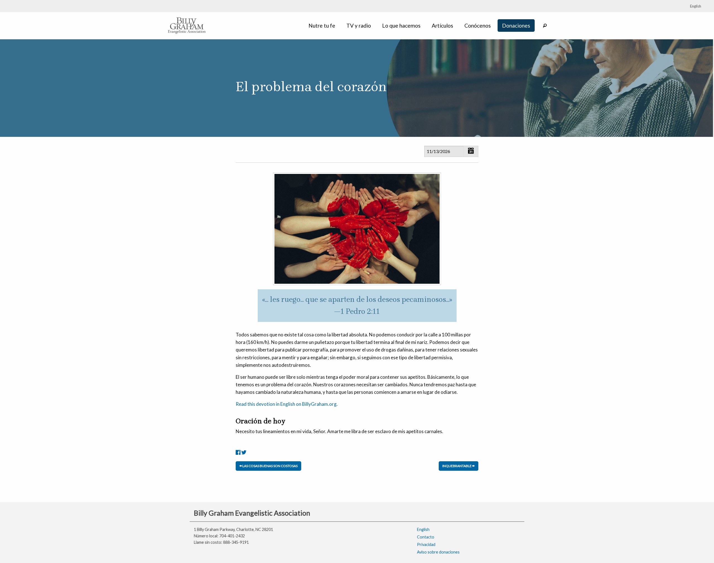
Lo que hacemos (401, 25)
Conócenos (477, 25)
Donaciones (516, 25)
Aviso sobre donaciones (438, 552)
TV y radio (358, 25)
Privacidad (426, 544)
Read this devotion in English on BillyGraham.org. (287, 404)
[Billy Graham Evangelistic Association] (187, 25)
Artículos (442, 25)
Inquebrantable (457, 466)
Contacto (425, 537)
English (423, 529)
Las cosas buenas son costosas (270, 466)
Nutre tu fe (321, 25)
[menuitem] (323, 25)
